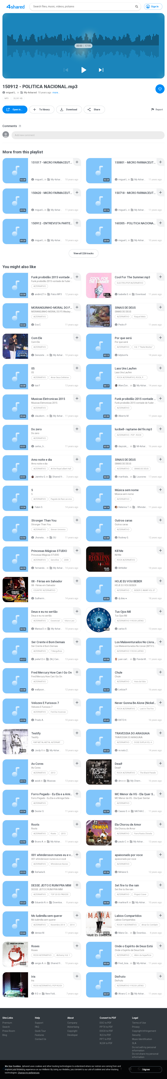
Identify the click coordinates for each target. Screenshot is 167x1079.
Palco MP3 (56, 294)
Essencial (55, 621)
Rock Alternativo (126, 560)
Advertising (73, 1027)
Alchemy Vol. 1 (63, 955)
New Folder (51, 993)
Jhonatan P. (40, 537)
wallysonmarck (40, 689)
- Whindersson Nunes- (141, 507)
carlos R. (122, 628)
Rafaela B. (40, 872)
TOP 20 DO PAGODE (59, 894)
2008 (66, 560)
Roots (53, 833)
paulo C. (122, 841)
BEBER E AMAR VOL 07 (144, 590)
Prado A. (39, 720)
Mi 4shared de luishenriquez (142, 446)
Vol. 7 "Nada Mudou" (143, 347)
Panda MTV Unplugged (142, 659)
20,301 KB (18, 98)
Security (136, 1035)
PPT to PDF (105, 1039)
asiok (37, 780)
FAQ (37, 1027)
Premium (7, 1022)
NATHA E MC (140, 811)
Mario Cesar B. (124, 933)
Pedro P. (122, 324)
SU (54, 537)
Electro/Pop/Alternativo (130, 283)
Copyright (72, 1031)
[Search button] (137, 6)
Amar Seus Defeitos (60, 377)
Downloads (58, 902)
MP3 (6, 98)
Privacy (136, 1027)
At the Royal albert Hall (61, 469)
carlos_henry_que (40, 446)
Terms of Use (139, 1022)
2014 (72, 925)
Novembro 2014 (58, 925)
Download (141, 294)
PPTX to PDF (106, 1027)
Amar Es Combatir (150, 925)
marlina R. (123, 902)
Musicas (51, 780)
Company (72, 1022)
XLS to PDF (105, 1035)
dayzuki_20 (124, 446)
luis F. (37, 385)
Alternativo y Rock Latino (130, 651)
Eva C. (38, 324)
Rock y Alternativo (127, 925)
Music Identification (142, 1039)
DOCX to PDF (106, 1031)
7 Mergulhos (56, 651)
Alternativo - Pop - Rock (129, 435)
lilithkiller (122, 568)
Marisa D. (39, 628)
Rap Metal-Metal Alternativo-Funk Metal (48, 742)
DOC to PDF (105, 1022)
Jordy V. (39, 750)
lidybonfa (123, 355)
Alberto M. (123, 416)
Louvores (141, 476)
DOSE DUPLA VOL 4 (143, 742)
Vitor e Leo (69, 621)
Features (39, 1035)
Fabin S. (39, 507)
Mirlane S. (123, 872)
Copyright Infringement (144, 1031)
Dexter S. (39, 811)
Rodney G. (123, 537)
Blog (4, 1035)
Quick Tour (40, 1031)
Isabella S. (123, 294)
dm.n (121, 780)
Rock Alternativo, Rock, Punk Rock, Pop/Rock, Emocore (132, 377)
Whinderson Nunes (59, 864)
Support (39, 1022)
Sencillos (55, 560)
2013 (53, 773)
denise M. (40, 933)
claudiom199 (40, 416)
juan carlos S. (124, 659)
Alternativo (39, 286)
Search (6, 1027)
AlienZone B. (124, 385)
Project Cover (140, 894)
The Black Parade (148, 773)
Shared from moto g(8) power (58, 476)
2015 (63, 833)
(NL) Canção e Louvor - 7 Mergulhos (55, 659)
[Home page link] (15, 6)
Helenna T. (123, 507)
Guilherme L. (40, 598)
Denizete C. (40, 355)
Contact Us (40, 1039)
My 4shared (30, 92)
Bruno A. (39, 841)
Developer (72, 1035)
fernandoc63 (40, 568)
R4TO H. (122, 720)
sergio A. (39, 963)
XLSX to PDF (106, 1043)
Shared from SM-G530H (56, 963)
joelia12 (39, 659)
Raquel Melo (139, 317)
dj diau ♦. (122, 598)
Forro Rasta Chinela (143, 833)
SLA (134, 1043)
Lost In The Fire (147, 709)
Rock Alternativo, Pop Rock (47, 986)
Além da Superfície (142, 955)
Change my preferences (28, 1073)
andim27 (39, 294)
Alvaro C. (123, 993)
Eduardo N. (40, 902)
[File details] (15, 170)
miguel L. (11, 92)
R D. (37, 993)
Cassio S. (123, 811)
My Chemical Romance (136, 780)
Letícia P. (122, 689)
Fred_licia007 (124, 963)
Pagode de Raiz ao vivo (61, 499)
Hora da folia (140, 681)
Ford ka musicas (58, 712)
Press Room (8, 1031)
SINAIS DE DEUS (141, 469)
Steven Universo (58, 529)
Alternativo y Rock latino (130, 621)
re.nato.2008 (124, 750)
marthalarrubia (124, 476)
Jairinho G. (40, 476)
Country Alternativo (44, 590)
